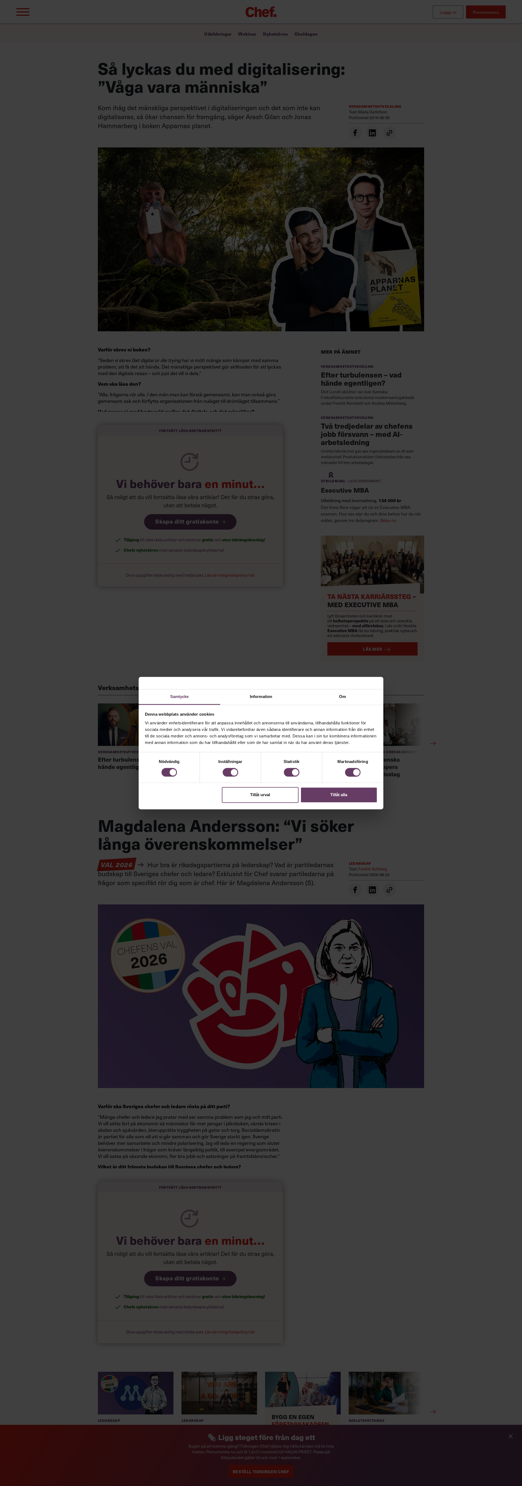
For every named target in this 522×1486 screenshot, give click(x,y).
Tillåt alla (338, 795)
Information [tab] (261, 696)
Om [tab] (342, 696)
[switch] (230, 772)
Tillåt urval (260, 795)
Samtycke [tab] (179, 696)
